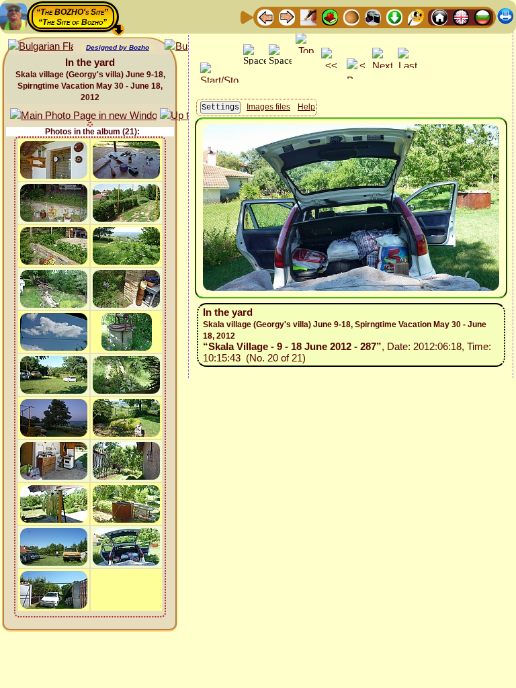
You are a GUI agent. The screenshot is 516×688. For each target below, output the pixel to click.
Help (306, 107)
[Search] (416, 16)
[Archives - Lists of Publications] (308, 16)
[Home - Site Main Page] (439, 16)
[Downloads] (394, 16)
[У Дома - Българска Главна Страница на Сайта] (482, 16)
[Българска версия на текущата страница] (41, 46)
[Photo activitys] (373, 16)
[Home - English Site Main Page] (461, 16)
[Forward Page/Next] (287, 16)
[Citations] (330, 16)
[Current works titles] (351, 16)
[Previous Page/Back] (265, 16)
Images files (268, 107)
